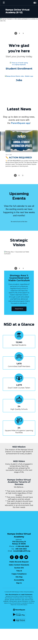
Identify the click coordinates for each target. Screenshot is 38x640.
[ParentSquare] (19, 603)
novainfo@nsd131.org (21, 544)
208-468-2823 (21, 542)
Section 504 (19, 561)
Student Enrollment (19, 68)
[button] (35, 3)
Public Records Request (19, 555)
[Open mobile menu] (3, 3)
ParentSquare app (20, 123)
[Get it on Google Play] (19, 608)
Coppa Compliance (19, 567)
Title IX (19, 564)
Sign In (19, 576)
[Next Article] (22, 175)
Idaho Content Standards (19, 558)
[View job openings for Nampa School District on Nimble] (19, 76)
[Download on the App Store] (19, 613)
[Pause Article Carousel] (15, 175)
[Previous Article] (19, 175)
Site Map (19, 570)
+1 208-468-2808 (22, 540)
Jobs (19, 80)
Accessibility (19, 573)
